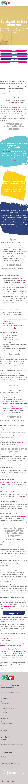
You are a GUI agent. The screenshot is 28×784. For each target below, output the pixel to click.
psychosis (8, 99)
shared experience (19, 442)
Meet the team (5, 703)
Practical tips (14, 62)
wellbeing (17, 608)
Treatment (14, 59)
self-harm (15, 329)
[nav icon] (26, 2)
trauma (5, 403)
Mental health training (6, 723)
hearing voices (22, 280)
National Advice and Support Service (12, 617)
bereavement (13, 408)
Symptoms (14, 54)
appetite (11, 318)
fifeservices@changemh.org (8, 664)
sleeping (14, 319)
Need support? (5, 698)
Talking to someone (5, 482)
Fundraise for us (5, 720)
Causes (14, 56)
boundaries (17, 580)
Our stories (4, 712)
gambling (17, 350)
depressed (14, 102)
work (12, 302)
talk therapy (16, 434)
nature (23, 496)
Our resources (4, 710)
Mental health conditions (7, 708)
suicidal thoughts (5, 117)
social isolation (13, 115)
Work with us (4, 722)
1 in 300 (16, 107)
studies (16, 302)
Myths (14, 51)
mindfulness (10, 498)
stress (10, 510)
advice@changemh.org (9, 638)
